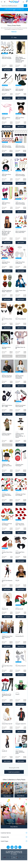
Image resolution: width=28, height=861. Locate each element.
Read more (14, 31)
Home (2, 12)
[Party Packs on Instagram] (8, 847)
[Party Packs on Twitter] (19, 847)
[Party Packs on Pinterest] (12, 847)
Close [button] (14, 857)
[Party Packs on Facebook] (16, 847)
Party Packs (6, 12)
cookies (14, 854)
